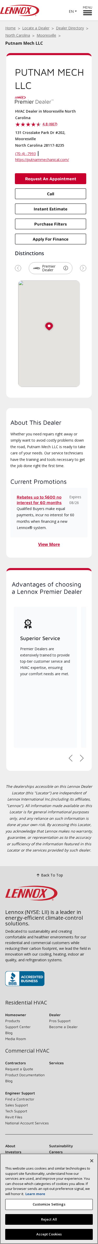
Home (10, 27)
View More (49, 544)
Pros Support (60, 1021)
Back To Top (52, 875)
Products (12, 1021)
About (10, 1146)
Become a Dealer (63, 1026)
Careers (56, 1152)
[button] (66, 268)
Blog (9, 1032)
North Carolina (17, 35)
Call (50, 193)
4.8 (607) (49, 123)
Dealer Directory (70, 27)
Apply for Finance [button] (50, 239)
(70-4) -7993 (25, 153)
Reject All (49, 1219)
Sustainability (61, 1146)
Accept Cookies (49, 1234)
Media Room (15, 1038)
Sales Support (16, 1105)
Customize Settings (49, 1204)
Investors (13, 1152)
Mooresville (46, 35)
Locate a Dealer (35, 27)
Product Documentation (25, 1075)
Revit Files (13, 1117)
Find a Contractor (19, 1099)
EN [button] (71, 11)
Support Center (18, 1026)
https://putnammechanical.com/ (42, 159)
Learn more (35, 1193)
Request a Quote (19, 1069)
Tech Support (16, 1111)
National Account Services (27, 1123)
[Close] (91, 1160)
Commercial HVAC (27, 1051)
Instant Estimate (50, 209)
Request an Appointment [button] (50, 178)
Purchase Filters (50, 224)
